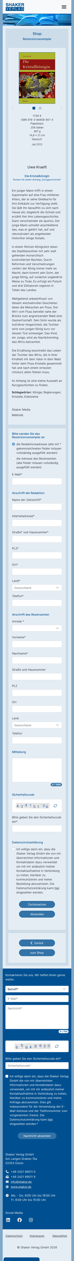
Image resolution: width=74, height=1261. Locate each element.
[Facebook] (19, 1220)
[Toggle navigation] (64, 7)
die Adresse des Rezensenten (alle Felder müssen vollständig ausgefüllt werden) (37, 463)
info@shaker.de (21, 1182)
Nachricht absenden (37, 1136)
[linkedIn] (8, 1220)
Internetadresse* (23, 516)
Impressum (37, 1236)
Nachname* (20, 653)
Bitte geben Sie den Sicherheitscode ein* (36, 819)
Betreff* (13, 989)
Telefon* (18, 596)
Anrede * (18, 621)
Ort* (15, 564)
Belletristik (17, 414)
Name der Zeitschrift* (26, 500)
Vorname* (19, 637)
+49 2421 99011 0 (23, 1171)
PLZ (14, 686)
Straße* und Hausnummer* (30, 532)
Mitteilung (19, 752)
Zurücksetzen (37, 904)
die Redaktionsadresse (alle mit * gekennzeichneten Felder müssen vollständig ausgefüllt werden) (38, 448)
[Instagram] (31, 1220)
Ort (14, 702)
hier (56, 888)
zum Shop (37, 952)
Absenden (37, 914)
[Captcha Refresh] (55, 805)
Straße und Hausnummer (29, 669)
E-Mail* (17, 474)
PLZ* (15, 548)
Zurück (38, 943)
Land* (16, 581)
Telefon (17, 733)
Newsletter (59, 1236)
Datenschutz (14, 1236)
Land (15, 718)
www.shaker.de (21, 1187)
